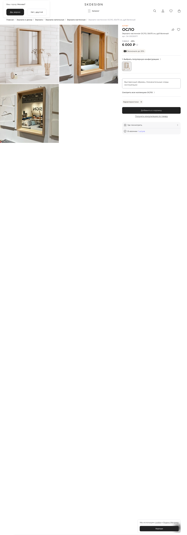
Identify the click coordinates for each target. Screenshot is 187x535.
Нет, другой (37, 12)
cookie (158, 522)
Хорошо (159, 528)
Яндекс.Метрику (171, 522)
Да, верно (15, 12)
